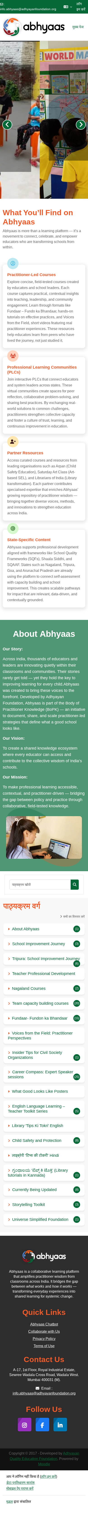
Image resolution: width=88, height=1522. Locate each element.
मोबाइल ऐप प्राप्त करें (19, 1488)
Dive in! (26, 146)
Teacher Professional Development (43, 973)
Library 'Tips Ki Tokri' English (37, 1125)
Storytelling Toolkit (28, 1204)
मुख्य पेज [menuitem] (77, 27)
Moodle (44, 1464)
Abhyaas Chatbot (44, 1324)
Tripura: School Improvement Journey (46, 958)
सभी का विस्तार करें (74, 916)
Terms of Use (44, 1346)
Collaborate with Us (44, 1331)
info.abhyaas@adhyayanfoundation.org (28, 9)
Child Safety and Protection (36, 1140)
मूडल (9, 1502)
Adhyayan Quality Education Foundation (44, 1456)
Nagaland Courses (29, 988)
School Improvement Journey (38, 944)
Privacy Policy (44, 1339)
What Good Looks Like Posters (40, 1091)
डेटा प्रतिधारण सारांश (20, 1483)
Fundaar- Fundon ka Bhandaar (39, 1018)
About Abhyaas (25, 929)
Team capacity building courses (40, 1003)
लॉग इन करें (80, 6)
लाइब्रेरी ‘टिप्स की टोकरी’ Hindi (35, 1155)
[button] (68, 7)
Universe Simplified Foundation (40, 1219)
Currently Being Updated (34, 1189)
